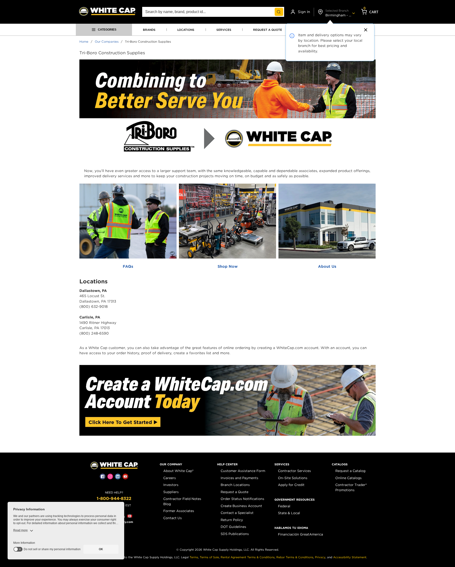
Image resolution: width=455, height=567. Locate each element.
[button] (171, 464)
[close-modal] (365, 29)
